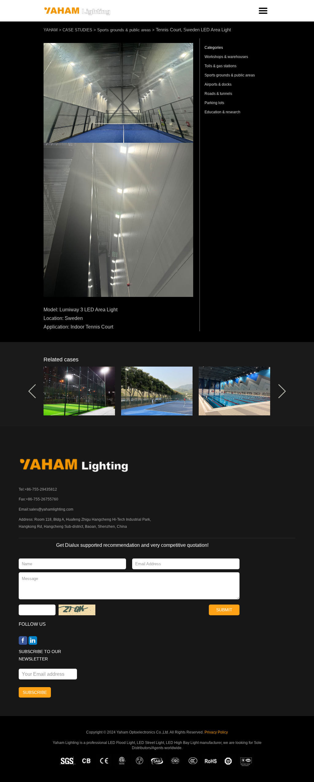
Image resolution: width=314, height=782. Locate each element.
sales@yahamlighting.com (51, 509)
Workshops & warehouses (226, 57)
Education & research (222, 112)
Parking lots (214, 103)
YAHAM (51, 30)
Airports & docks (218, 84)
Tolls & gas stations (220, 66)
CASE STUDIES (77, 30)
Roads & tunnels (218, 93)
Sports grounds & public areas (124, 30)
